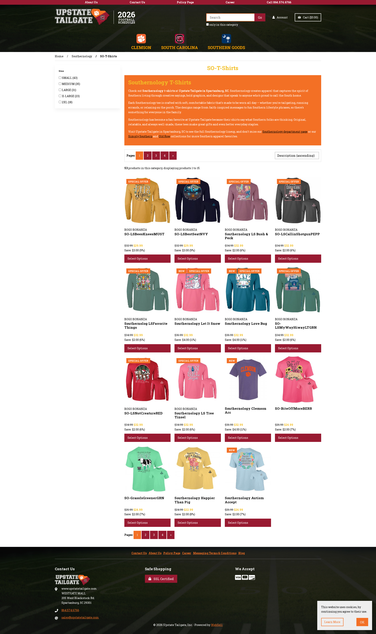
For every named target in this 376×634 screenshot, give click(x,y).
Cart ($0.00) (310, 17)
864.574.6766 (70, 610)
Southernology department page (284, 131)
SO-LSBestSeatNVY (191, 234)
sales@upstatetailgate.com (80, 617)
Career (230, 2)
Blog (241, 553)
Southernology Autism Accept (244, 500)
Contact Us (137, 2)
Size (61, 70)
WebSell (217, 625)
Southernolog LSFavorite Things (145, 325)
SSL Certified (163, 579)
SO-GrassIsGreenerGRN (144, 498)
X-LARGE (68, 96)
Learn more (332, 622)
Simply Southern (140, 136)
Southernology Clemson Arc (245, 410)
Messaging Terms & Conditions (214, 553)
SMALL (67, 78)
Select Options (137, 258)
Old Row (164, 136)
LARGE (67, 90)
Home (59, 56)
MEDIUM (68, 84)
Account (282, 17)
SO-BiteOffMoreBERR (293, 408)
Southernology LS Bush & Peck (246, 236)
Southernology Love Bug (246, 323)
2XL (65, 102)
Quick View (155, 224)
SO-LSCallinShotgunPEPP (297, 234)
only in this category (223, 24)
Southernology (82, 56)
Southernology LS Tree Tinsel (194, 415)
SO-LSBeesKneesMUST (144, 234)
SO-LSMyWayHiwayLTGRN (296, 325)
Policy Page (185, 2)
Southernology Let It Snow (197, 323)
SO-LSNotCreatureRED (143, 413)
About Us (91, 2)
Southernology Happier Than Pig (194, 500)
